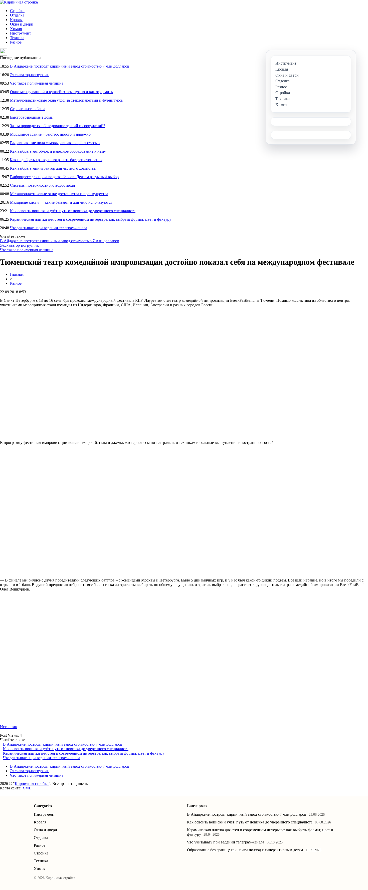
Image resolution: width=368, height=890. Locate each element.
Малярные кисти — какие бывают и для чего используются (61, 202)
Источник (8, 727)
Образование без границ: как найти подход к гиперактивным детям (245, 850)
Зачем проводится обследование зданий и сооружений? (57, 126)
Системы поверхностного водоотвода (42, 185)
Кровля (16, 20)
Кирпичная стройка (32, 783)
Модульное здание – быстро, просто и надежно (50, 134)
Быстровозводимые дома (31, 117)
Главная (17, 274)
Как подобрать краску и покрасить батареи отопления (56, 160)
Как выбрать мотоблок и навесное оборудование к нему (58, 151)
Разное (16, 42)
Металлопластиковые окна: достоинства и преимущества (59, 194)
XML (26, 788)
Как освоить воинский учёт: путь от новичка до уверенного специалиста (72, 211)
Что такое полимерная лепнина (36, 83)
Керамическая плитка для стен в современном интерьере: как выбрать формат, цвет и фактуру (90, 219)
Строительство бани (27, 109)
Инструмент (20, 33)
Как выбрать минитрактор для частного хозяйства (53, 168)
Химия (16, 29)
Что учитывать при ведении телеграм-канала (48, 228)
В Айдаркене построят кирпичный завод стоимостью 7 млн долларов (69, 66)
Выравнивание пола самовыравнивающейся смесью (55, 143)
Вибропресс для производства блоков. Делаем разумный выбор (64, 177)
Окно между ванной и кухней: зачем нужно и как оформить (61, 92)
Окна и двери (21, 24)
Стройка (17, 11)
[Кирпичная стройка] (19, 2)
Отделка (17, 15)
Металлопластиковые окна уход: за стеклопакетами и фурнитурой (66, 100)
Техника (17, 38)
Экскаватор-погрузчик (29, 75)
